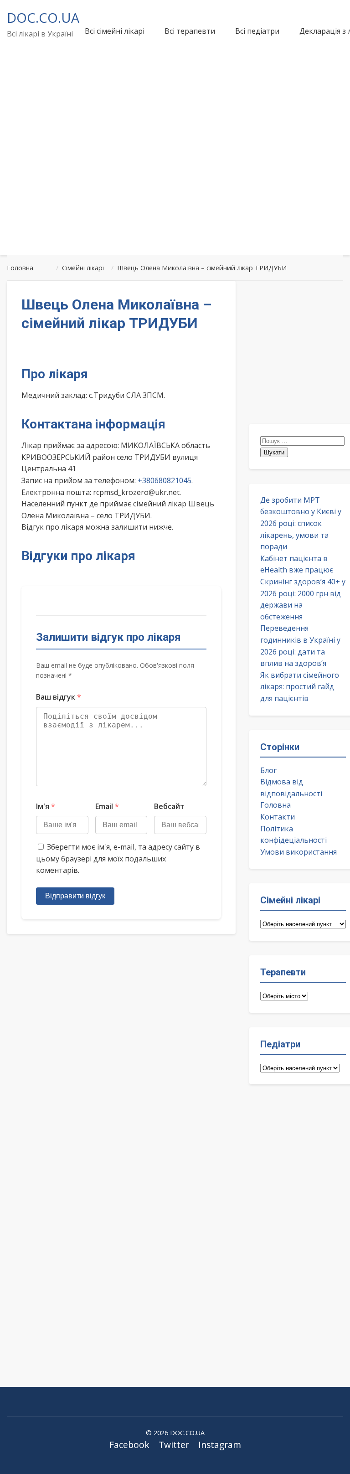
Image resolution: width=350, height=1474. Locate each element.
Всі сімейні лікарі (114, 31)
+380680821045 (164, 480)
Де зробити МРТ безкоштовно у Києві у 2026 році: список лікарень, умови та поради (300, 523)
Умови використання (298, 852)
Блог (268, 770)
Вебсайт (169, 806)
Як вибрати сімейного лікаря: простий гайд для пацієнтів (299, 686)
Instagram (219, 1444)
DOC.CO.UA (43, 17)
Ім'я (45, 806)
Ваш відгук (58, 697)
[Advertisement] (175, 179)
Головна (275, 805)
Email (107, 806)
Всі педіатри (257, 31)
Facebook (129, 1444)
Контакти (277, 817)
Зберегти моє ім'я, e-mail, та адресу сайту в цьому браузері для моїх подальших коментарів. (118, 858)
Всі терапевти (190, 31)
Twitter (174, 1444)
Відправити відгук (75, 896)
